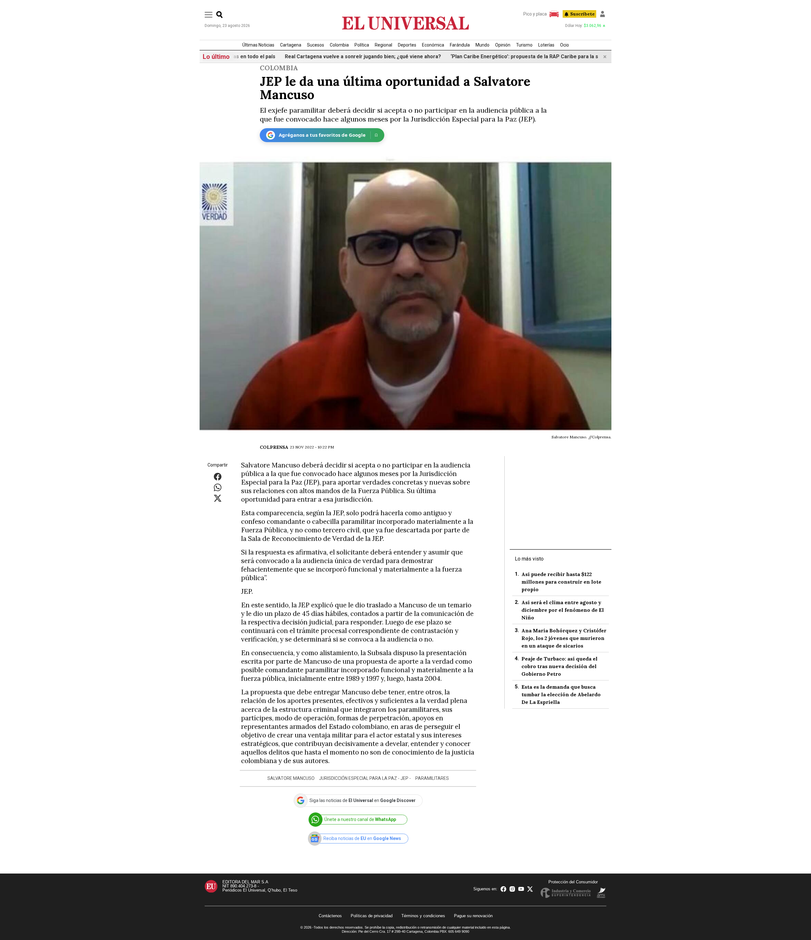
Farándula (460, 44)
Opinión (502, 44)
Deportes (407, 44)
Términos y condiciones (423, 916)
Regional (383, 44)
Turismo (524, 44)
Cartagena (290, 44)
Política (361, 44)
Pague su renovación (473, 916)
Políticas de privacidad (372, 916)
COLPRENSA (274, 447)
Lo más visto (529, 559)
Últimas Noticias (258, 44)
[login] (602, 14)
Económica (433, 44)
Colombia (339, 44)
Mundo (482, 44)
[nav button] (209, 14)
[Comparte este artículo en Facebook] (217, 476)
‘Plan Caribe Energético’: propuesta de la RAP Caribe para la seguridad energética (524, 56)
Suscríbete (582, 14)
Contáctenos (330, 916)
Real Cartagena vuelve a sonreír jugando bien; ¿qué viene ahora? (338, 56)
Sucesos (315, 44)
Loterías (546, 44)
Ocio (564, 44)
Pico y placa (535, 13)
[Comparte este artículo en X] (217, 497)
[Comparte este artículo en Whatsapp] (217, 487)
